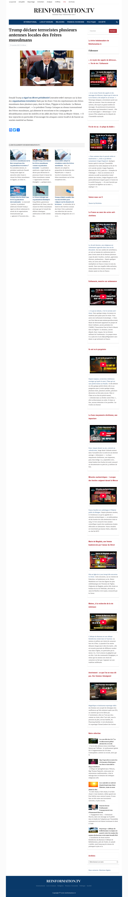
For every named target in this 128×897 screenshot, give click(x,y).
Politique (91, 22)
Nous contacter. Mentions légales (100, 870)
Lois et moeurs (46, 22)
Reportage (31, 2)
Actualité (22, 2)
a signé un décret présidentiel (36, 98)
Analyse (49, 2)
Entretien (40, 2)
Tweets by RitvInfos (95, 203)
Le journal (12, 2)
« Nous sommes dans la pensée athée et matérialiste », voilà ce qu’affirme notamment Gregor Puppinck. (102, 159)
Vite (64, 2)
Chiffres (57, 2)
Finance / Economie (75, 22)
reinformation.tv (64, 10)
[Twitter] (0, 10)
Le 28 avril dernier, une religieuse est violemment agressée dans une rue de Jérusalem (101, 247)
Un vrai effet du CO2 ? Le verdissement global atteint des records (107, 742)
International (30, 22)
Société (101, 22)
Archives (72, 2)
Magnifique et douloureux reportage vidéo (102, 705)
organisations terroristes (24, 101)
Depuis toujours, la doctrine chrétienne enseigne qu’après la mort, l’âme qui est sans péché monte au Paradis (102, 381)
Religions (60, 22)
